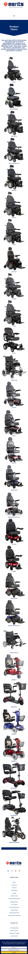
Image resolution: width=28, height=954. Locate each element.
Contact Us (14, 923)
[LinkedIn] (8, 871)
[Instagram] (19, 871)
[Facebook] (12, 871)
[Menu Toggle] (14, 16)
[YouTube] (15, 871)
